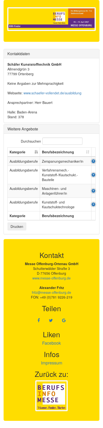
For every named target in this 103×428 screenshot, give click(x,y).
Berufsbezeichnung (58, 152)
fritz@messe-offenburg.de (51, 292)
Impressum (51, 362)
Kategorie (17, 152)
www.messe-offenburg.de (51, 278)
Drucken (17, 226)
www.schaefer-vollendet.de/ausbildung (52, 93)
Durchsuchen (31, 141)
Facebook (51, 343)
